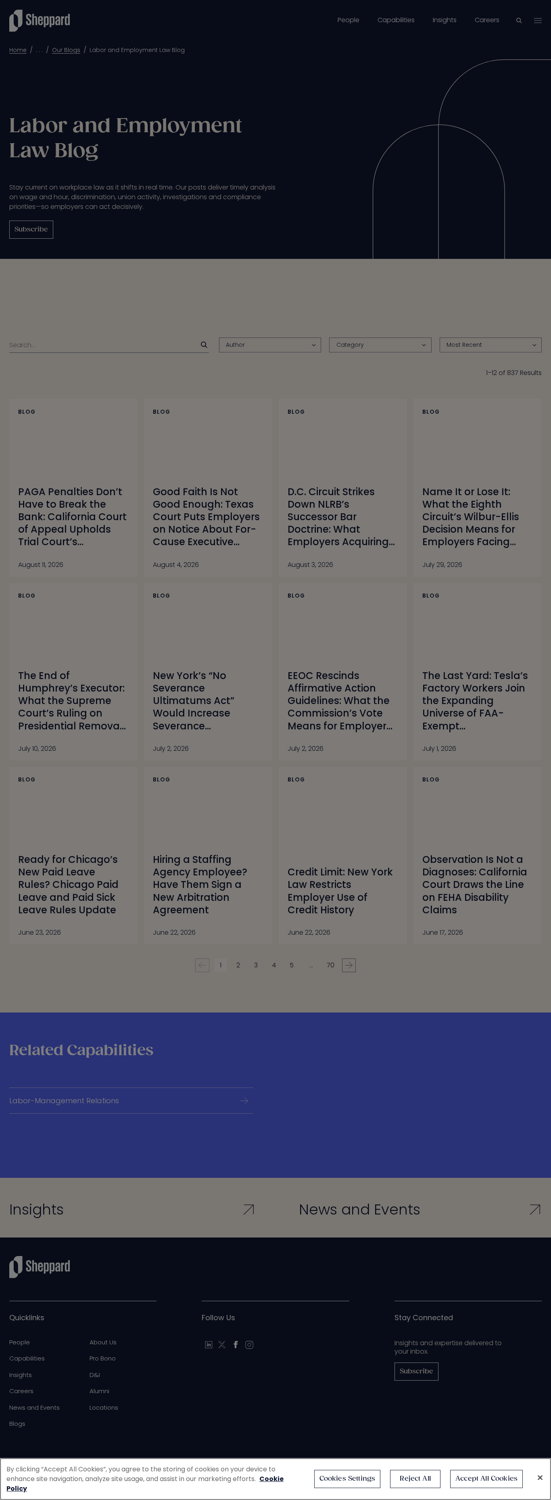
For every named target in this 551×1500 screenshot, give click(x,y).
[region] (275, 1479)
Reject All (415, 1479)
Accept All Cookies (486, 1479)
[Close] (540, 1478)
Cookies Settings (347, 1479)
